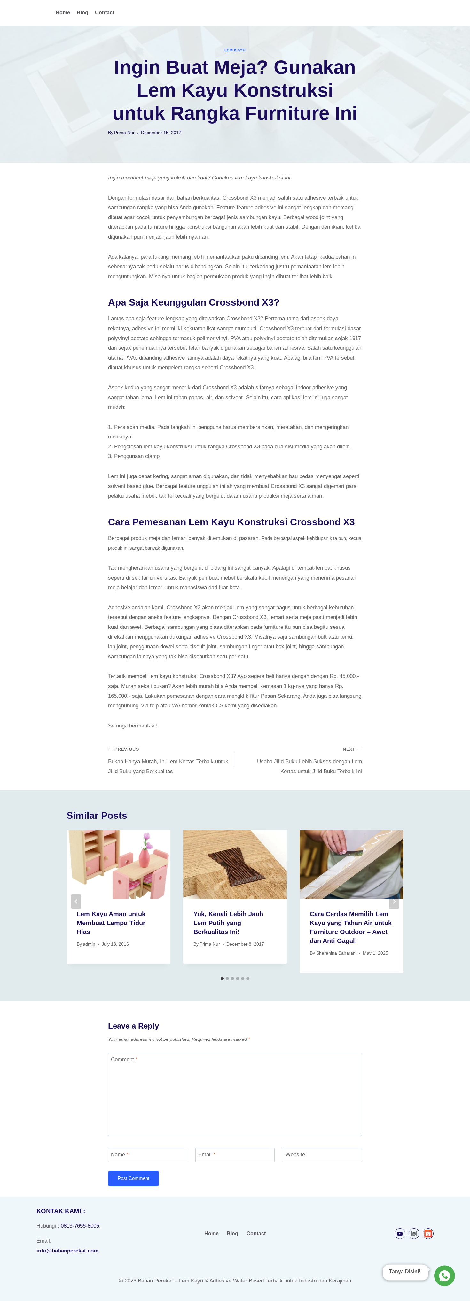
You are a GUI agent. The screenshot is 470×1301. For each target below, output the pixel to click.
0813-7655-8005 (80, 1226)
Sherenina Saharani (336, 953)
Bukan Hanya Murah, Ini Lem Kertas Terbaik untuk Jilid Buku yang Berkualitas (168, 760)
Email (206, 1155)
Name (120, 1155)
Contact (104, 12)
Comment (124, 1059)
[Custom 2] (428, 1233)
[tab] (222, 978)
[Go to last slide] (76, 901)
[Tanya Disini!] (444, 1277)
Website (295, 1155)
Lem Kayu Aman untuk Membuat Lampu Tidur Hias (111, 922)
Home (63, 12)
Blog (82, 12)
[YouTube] (400, 1233)
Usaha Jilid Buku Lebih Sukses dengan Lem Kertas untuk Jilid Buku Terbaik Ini (309, 760)
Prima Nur (124, 132)
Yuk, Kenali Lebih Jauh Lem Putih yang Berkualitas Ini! (228, 922)
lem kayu (235, 50)
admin (89, 944)
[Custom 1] (414, 1233)
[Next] (394, 901)
